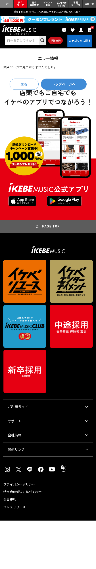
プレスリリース (14, 507)
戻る (24, 84)
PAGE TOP (51, 226)
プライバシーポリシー (19, 484)
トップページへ (63, 84)
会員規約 (9, 499)
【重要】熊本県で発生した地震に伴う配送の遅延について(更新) (48, 11)
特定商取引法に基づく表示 (22, 491)
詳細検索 (55, 40)
